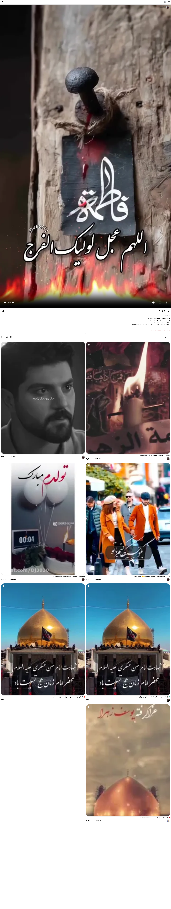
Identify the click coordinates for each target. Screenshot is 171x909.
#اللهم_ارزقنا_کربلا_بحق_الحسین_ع (160, 330)
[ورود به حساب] (2, 2)
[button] (169, 2)
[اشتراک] (159, 311)
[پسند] (168, 311)
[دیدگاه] (163, 311)
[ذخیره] (3, 311)
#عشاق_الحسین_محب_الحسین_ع (161, 332)
